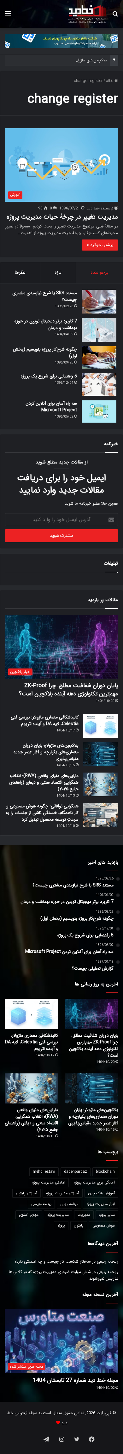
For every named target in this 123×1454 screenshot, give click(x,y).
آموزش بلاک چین (101, 1193)
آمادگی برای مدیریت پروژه (94, 1182)
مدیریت (84, 1215)
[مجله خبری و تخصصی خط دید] (87, 13)
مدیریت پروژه (58, 1215)
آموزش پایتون (26, 1193)
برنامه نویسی (41, 1204)
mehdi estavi (44, 1172)
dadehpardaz (75, 1172)
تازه (58, 272)
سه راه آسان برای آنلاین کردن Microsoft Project (51, 406)
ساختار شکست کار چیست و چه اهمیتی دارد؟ (53, 1261)
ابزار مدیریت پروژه (100, 1204)
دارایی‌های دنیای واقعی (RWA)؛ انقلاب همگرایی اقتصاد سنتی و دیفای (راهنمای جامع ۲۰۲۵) (44, 782)
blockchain (105, 1172)
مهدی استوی (28, 1215)
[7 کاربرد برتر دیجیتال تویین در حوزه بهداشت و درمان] (99, 330)
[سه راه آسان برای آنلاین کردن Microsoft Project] (99, 411)
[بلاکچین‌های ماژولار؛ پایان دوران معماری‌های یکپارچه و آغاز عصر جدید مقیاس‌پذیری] (100, 754)
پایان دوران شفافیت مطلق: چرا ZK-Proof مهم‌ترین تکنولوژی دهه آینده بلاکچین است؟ (68, 689)
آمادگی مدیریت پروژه (48, 1182)
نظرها (20, 272)
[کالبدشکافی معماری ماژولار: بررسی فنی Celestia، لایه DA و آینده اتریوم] (100, 726)
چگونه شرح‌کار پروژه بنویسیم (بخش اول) (45, 352)
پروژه (61, 1225)
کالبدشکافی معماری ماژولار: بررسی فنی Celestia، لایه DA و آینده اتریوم (45, 720)
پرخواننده (99, 272)
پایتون (79, 1225)
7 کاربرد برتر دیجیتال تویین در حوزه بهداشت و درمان (46, 324)
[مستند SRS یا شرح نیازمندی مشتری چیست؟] (99, 302)
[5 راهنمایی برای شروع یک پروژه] (99, 384)
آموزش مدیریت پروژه (62, 1193)
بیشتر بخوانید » (100, 245)
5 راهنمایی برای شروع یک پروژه (49, 376)
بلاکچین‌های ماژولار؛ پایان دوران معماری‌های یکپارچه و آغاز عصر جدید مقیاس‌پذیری (46, 752)
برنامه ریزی (69, 1204)
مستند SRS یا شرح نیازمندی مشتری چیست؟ (44, 296)
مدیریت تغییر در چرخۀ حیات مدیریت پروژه (62, 217)
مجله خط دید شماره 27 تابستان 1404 (75, 1380)
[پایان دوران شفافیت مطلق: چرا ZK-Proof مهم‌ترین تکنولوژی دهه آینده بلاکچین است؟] (91, 1014)
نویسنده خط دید (100, 208)
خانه (110, 81)
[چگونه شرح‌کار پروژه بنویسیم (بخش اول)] (99, 357)
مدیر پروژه (107, 1215)
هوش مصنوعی (103, 1225)
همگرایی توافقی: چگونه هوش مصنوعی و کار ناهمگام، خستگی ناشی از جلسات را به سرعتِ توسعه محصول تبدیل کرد (42, 813)
